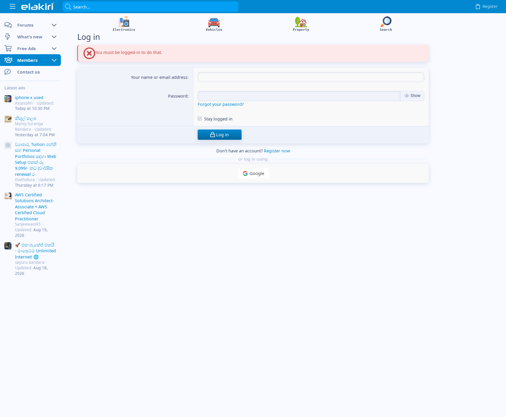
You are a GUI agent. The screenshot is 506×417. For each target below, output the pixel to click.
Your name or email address (159, 77)
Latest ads (14, 88)
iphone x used (29, 97)
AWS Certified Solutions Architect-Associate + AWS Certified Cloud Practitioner (34, 207)
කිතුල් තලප (25, 118)
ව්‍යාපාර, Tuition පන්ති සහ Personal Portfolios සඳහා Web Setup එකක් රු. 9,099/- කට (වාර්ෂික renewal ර (36, 159)
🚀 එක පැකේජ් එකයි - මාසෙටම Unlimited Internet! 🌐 (35, 251)
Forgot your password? (221, 104)
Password (177, 96)
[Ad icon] (7, 145)
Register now (277, 151)
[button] (12, 6)
